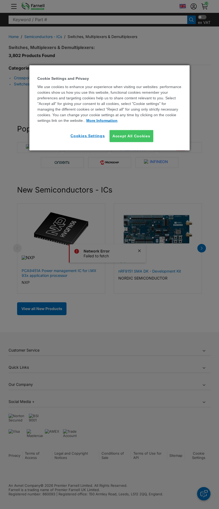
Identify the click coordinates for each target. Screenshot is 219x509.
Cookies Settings (88, 135)
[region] (109, 107)
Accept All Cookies (131, 136)
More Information (102, 120)
